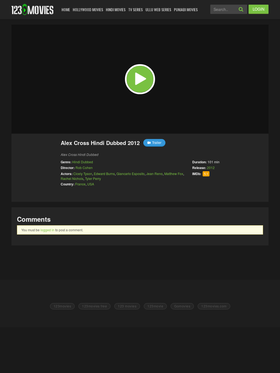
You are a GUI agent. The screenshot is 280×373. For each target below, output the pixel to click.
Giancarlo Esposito (130, 173)
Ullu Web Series (158, 9)
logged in (47, 229)
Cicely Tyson (82, 173)
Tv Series (135, 9)
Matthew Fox (173, 173)
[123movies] (32, 9)
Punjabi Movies (186, 9)
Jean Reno (154, 173)
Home (66, 9)
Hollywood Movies (88, 9)
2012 (211, 167)
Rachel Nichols (72, 178)
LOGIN (258, 9)
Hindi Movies (116, 9)
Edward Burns (104, 173)
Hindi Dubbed (82, 161)
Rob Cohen (84, 167)
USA (90, 184)
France (80, 184)
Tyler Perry (93, 178)
